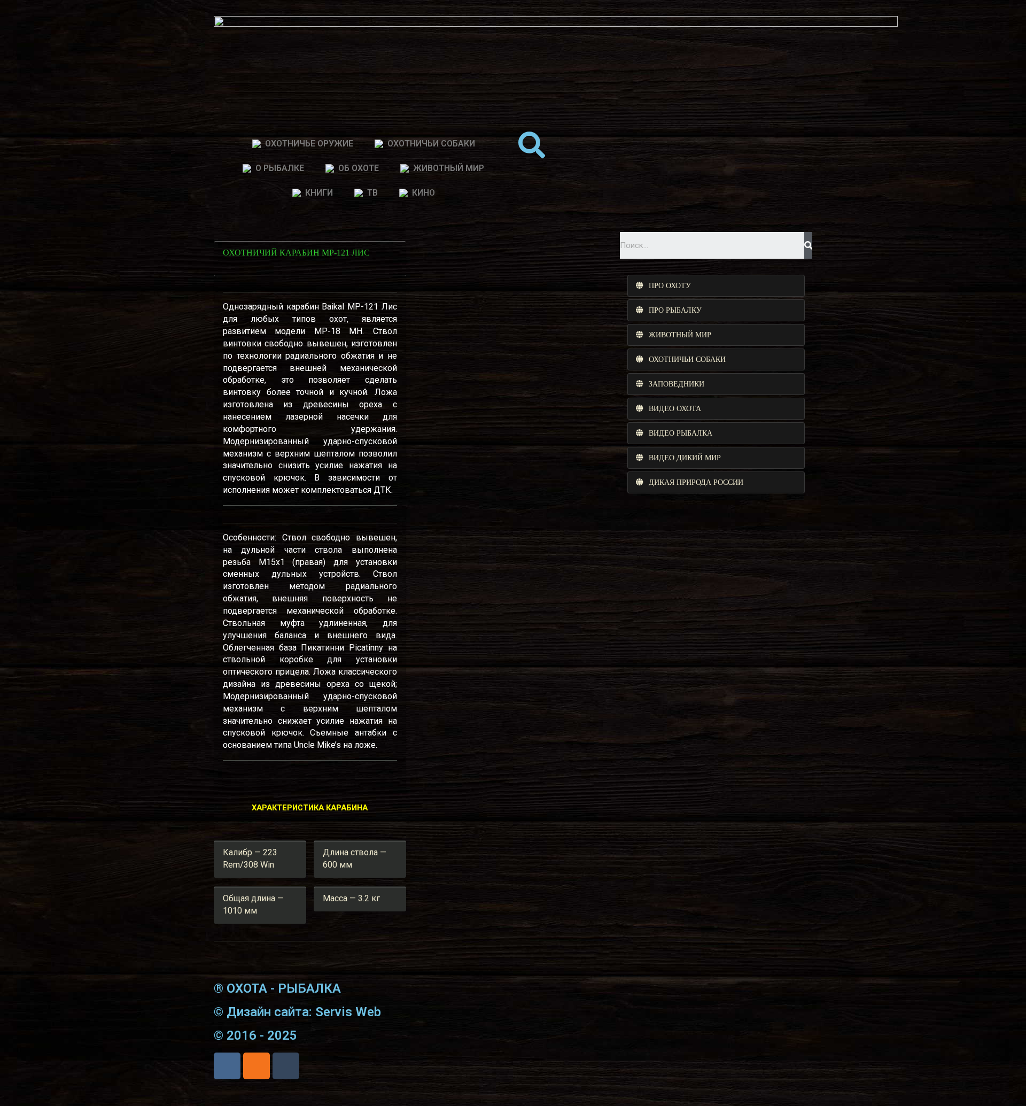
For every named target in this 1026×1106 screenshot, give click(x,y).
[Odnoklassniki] (256, 1066)
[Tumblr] (286, 1066)
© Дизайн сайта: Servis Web (297, 1011)
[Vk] (227, 1066)
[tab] (716, 285)
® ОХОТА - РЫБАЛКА (277, 988)
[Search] (808, 245)
